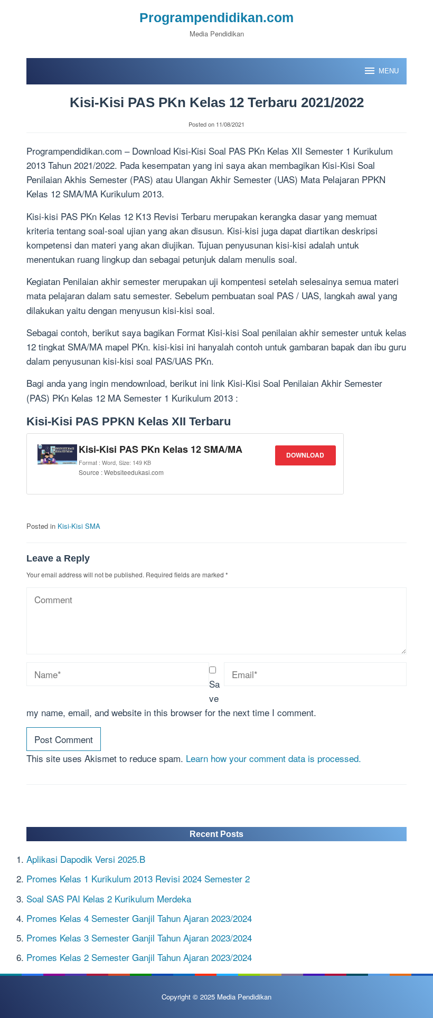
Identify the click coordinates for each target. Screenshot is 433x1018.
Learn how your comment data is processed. (273, 758)
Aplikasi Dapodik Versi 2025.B (85, 858)
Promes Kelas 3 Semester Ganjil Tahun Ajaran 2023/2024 (139, 937)
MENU (389, 71)
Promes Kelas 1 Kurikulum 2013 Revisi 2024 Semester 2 (138, 878)
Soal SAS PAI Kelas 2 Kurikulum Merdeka (108, 898)
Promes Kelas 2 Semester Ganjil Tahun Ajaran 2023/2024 (139, 957)
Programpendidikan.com (216, 17)
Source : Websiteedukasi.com (121, 472)
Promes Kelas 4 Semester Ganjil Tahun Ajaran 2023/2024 (139, 918)
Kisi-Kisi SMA (79, 526)
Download (305, 455)
